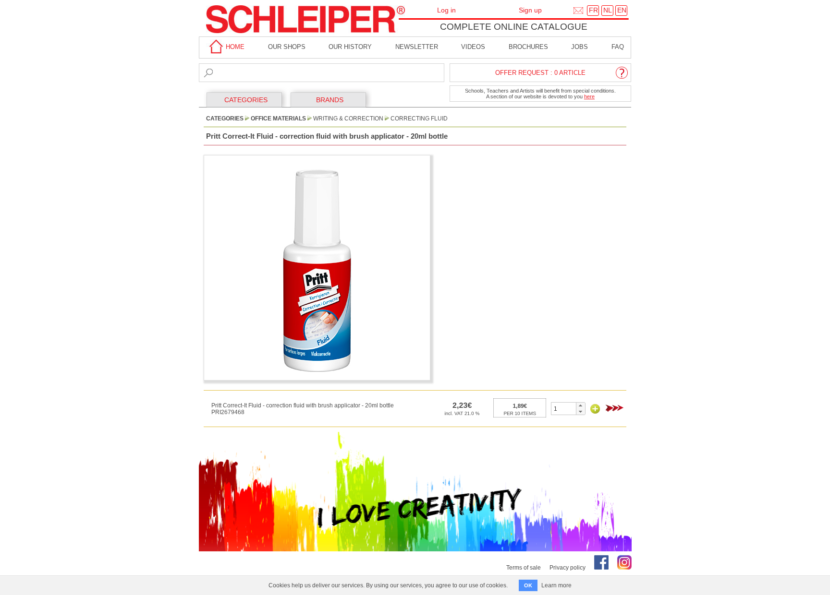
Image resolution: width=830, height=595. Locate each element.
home (234, 46)
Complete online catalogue (513, 27)
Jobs (579, 46)
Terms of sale (523, 567)
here (589, 96)
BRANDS (329, 100)
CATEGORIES (246, 100)
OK (528, 585)
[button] (580, 405)
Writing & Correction (348, 118)
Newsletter (416, 46)
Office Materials (278, 118)
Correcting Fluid (419, 118)
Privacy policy (567, 567)
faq (617, 46)
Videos (473, 46)
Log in (446, 10)
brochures (528, 46)
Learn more (556, 585)
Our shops (286, 46)
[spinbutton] (564, 408)
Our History (350, 46)
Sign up (530, 10)
